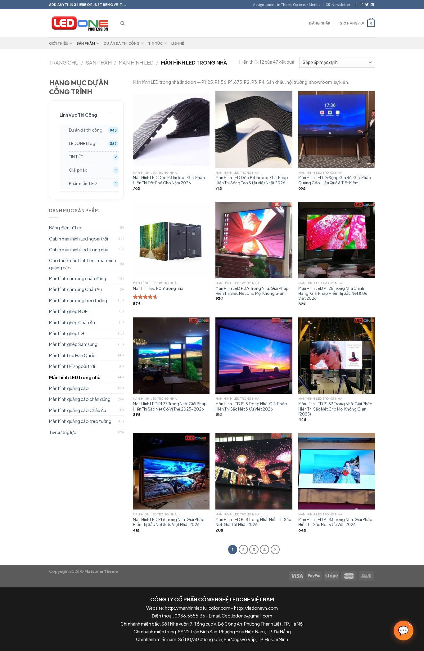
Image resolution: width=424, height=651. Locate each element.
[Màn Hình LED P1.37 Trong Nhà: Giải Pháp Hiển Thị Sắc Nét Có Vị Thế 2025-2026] (171, 355)
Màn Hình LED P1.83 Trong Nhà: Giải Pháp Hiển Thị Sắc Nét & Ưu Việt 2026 (335, 522)
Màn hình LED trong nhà (75, 377)
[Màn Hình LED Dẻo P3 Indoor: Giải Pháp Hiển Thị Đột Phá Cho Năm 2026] (171, 129)
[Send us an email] (372, 5)
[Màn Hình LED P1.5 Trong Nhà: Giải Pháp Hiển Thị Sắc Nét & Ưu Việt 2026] (253, 355)
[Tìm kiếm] (122, 23)
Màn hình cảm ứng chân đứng (77, 278)
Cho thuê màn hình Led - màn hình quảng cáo (82, 264)
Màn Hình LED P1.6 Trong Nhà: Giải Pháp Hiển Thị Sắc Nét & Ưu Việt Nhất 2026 (169, 522)
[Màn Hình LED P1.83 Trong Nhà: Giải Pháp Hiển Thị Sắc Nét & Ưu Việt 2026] (336, 471)
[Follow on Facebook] (356, 5)
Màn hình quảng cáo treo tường (80, 421)
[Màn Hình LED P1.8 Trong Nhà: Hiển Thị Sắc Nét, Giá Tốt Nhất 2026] (253, 471)
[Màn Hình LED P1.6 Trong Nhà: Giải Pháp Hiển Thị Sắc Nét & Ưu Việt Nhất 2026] (171, 471)
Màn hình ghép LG (66, 333)
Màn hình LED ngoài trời (72, 366)
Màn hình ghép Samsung (73, 344)
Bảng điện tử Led (66, 227)
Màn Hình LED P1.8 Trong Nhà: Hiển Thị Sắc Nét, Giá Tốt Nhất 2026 (253, 522)
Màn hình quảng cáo (69, 388)
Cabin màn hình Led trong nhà (78, 249)
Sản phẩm (86, 43)
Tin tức (155, 43)
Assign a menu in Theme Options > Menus (286, 4)
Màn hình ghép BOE (68, 311)
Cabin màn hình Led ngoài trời (78, 238)
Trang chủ (64, 62)
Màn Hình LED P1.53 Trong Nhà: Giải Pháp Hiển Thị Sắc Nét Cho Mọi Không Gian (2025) (335, 408)
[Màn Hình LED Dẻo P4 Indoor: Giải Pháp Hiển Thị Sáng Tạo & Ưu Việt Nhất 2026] (253, 129)
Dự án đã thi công (122, 43)
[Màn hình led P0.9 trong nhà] (171, 240)
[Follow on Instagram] (361, 5)
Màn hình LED (136, 62)
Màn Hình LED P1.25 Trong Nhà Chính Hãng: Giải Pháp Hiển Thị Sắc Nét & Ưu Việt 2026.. (332, 293)
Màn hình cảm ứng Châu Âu (75, 289)
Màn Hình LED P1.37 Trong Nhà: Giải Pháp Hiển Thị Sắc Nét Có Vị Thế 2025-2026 (170, 406)
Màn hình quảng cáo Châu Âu (77, 410)
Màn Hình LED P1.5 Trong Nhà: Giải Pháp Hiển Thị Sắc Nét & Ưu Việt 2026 (251, 406)
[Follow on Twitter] (367, 5)
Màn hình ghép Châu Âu (72, 322)
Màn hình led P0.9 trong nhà (158, 288)
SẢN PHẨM (99, 62)
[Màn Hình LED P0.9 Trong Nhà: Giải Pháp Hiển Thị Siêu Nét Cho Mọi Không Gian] (253, 240)
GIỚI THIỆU (58, 43)
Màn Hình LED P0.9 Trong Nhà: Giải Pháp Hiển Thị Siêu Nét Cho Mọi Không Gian (252, 291)
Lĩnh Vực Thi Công (78, 115)
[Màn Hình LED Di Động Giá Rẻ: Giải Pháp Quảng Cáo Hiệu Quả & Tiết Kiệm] (336, 129)
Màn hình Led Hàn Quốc (72, 355)
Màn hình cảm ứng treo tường (78, 300)
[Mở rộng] (110, 113)
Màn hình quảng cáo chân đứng (80, 399)
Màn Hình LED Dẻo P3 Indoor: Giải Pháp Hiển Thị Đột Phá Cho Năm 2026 (169, 180)
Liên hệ (177, 43)
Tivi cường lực (62, 432)
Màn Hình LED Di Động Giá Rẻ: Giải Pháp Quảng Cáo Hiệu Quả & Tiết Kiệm (334, 180)
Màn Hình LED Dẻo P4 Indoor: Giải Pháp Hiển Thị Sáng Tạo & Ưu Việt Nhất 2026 (251, 180)
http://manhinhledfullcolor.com (197, 608)
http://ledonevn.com (256, 608)
